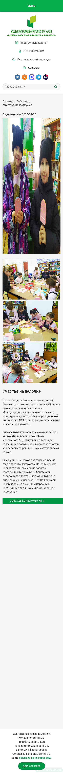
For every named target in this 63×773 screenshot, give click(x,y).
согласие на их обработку (35, 757)
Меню (31, 5)
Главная (7, 101)
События (21, 101)
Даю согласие (31, 766)
